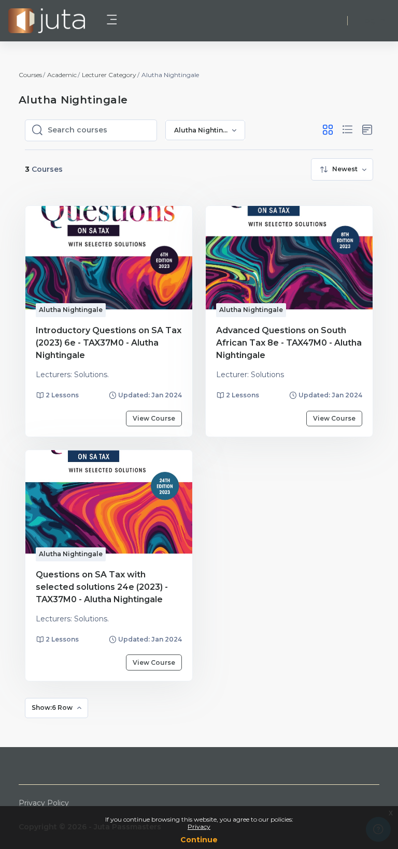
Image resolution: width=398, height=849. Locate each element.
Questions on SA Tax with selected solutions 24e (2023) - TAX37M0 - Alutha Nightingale (102, 587)
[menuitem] (342, 169)
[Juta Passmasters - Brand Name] (46, 20)
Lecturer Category (109, 75)
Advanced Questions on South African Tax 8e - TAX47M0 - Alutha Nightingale (289, 342)
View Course (154, 418)
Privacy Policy (44, 803)
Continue (199, 839)
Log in (372, 20)
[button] (328, 130)
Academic (62, 75)
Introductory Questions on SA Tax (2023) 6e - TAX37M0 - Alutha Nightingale (108, 342)
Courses (30, 75)
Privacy (199, 826)
